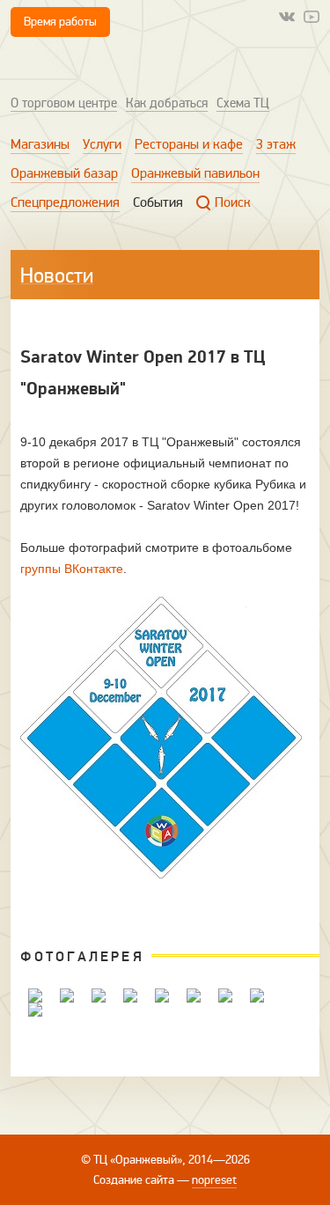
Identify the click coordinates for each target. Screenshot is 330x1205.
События (158, 202)
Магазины (40, 144)
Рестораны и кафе (189, 144)
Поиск (233, 202)
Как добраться (167, 103)
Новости (56, 276)
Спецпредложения (65, 202)
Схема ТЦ (242, 103)
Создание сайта (133, 1179)
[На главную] (85, 64)
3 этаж (276, 144)
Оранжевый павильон (195, 173)
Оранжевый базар (64, 173)
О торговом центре (64, 103)
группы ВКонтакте (71, 569)
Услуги (102, 144)
